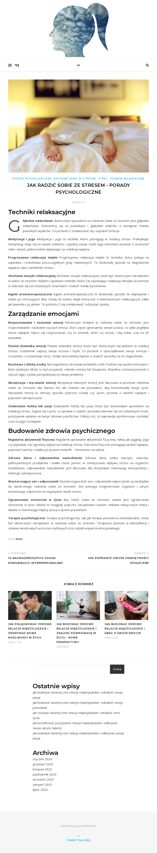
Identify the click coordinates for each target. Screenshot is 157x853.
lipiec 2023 (40, 790)
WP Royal (90, 826)
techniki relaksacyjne (127, 178)
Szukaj (117, 669)
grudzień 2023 (43, 764)
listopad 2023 (42, 769)
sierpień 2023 (42, 784)
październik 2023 (45, 774)
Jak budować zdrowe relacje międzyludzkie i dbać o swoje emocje (125, 629)
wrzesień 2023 (43, 779)
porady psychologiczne (32, 178)
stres (102, 178)
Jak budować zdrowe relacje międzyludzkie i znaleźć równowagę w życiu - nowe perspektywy (76, 633)
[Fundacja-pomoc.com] (78, 28)
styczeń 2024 (42, 759)
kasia (19, 539)
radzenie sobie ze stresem (75, 178)
